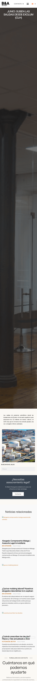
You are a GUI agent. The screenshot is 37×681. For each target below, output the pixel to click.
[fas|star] (30, 641)
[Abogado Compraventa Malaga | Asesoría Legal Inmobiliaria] (18, 527)
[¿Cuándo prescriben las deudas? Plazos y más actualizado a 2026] (18, 623)
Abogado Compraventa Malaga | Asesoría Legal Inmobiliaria (16, 541)
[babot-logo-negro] (5, 4)
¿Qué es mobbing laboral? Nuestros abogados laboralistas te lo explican (17, 589)
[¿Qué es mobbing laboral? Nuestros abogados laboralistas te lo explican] (18, 575)
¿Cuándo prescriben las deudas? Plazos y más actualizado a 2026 (16, 637)
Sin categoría (6, 546)
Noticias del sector (9, 641)
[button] (28, 4)
